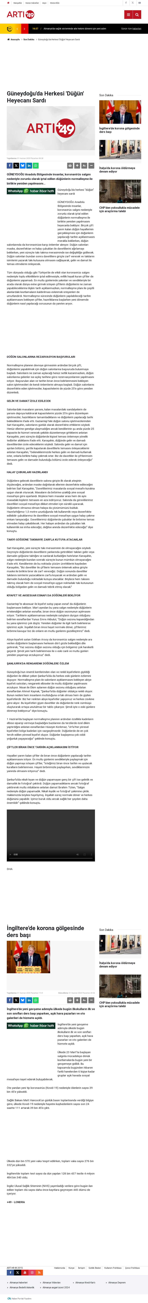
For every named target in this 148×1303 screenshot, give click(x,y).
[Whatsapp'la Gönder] (36, 165)
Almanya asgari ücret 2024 (56, 1287)
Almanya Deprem (117, 1282)
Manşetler (18, 3)
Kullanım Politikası (113, 1268)
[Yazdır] (70, 165)
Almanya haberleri (18, 1282)
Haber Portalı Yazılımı (21, 1299)
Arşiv (44, 3)
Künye (71, 1268)
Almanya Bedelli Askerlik (22, 1287)
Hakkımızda (59, 1268)
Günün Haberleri (32, 3)
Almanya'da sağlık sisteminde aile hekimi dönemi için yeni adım (75, 28)
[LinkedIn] (29, 165)
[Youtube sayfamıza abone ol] (24, 1272)
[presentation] (17, 28)
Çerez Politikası (132, 1268)
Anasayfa (15, 39)
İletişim (81, 1268)
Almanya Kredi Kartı (85, 1282)
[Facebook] (10, 165)
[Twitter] (16, 165)
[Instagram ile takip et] (32, 1272)
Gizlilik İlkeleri (95, 1268)
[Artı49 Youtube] (139, 2)
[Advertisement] (74, 65)
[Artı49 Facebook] (125, 2)
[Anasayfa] (8, 3)
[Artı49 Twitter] (132, 2)
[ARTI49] (20, 14)
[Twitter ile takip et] (17, 1272)
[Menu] (128, 14)
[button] (77, 165)
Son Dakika (28, 39)
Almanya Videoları (52, 1282)
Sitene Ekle (54, 3)
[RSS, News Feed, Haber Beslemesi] (39, 1272)
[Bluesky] (23, 165)
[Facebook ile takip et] (10, 1272)
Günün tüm (131, 28)
